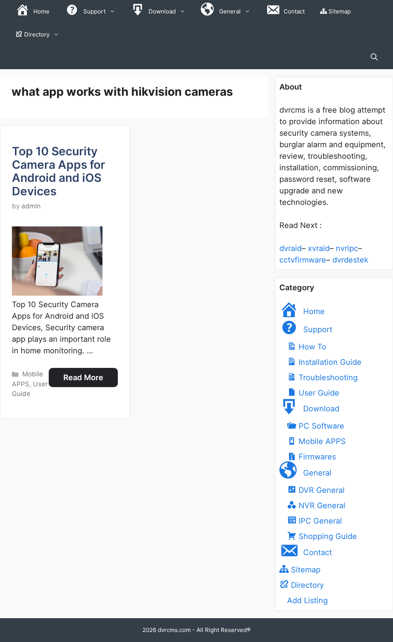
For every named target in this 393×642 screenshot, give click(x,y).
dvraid (290, 248)
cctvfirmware (302, 259)
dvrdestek (350, 259)
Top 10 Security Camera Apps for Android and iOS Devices (58, 171)
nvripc (347, 248)
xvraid (319, 248)
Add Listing (307, 600)
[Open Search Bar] (374, 57)
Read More (83, 377)
